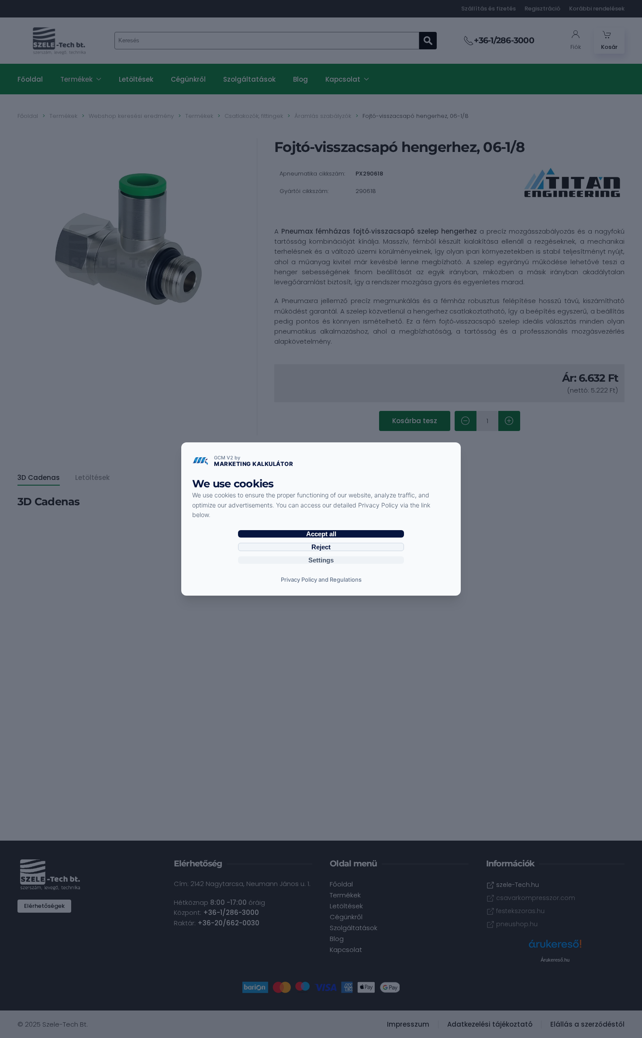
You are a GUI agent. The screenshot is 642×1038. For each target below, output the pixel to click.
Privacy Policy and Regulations (321, 579)
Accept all (321, 534)
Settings (321, 560)
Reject (321, 547)
